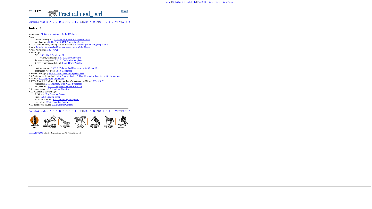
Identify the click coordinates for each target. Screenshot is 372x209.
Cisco (217, 2)
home (168, 2)
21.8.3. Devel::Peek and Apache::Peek (66, 73)
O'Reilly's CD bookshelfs (184, 2)
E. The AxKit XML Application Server (72, 39)
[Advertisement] (13, 103)
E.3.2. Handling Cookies (57, 89)
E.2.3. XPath (52, 50)
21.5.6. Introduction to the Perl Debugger (59, 34)
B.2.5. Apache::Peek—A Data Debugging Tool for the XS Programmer (88, 76)
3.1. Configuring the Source (51, 78)
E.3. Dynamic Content (55, 94)
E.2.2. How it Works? (72, 63)
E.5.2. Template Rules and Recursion (65, 86)
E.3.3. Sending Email (50, 97)
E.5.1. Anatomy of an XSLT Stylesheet (63, 84)
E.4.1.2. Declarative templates (68, 60)
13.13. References (64, 71)
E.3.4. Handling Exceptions (66, 99)
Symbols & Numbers (38, 22)
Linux (210, 2)
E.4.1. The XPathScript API (52, 55)
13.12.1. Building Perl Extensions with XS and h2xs (75, 68)
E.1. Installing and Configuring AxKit (90, 44)
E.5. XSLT (98, 81)
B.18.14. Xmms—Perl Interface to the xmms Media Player (63, 47)
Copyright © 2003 (36, 133)
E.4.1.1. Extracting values (69, 57)
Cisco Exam (227, 2)
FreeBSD (201, 2)
